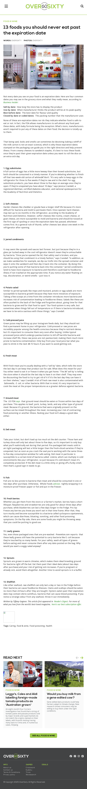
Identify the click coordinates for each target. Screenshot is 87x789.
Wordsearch (31, 775)
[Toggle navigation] (6, 6)
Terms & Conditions (11, 772)
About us (7, 768)
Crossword (30, 768)
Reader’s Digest (61, 601)
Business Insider (10, 102)
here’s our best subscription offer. (67, 604)
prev (77, 658)
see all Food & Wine (43, 736)
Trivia (28, 772)
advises (56, 483)
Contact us (8, 770)
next (82, 658)
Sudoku (29, 770)
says (18, 401)
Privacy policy (9, 775)
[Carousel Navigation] (79, 658)
